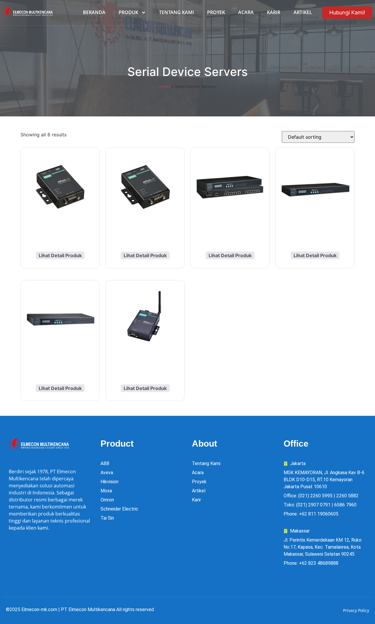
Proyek (216, 12)
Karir (273, 12)
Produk (128, 12)
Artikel (303, 12)
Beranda (94, 12)
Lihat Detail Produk (60, 255)
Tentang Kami (176, 12)
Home (165, 86)
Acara (246, 12)
